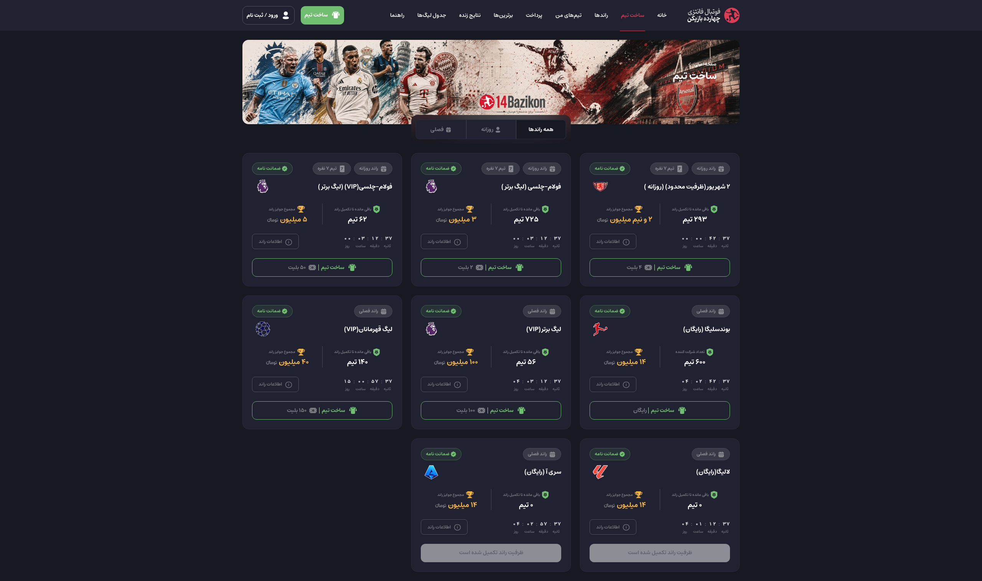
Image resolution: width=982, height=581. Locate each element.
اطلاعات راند (608, 242)
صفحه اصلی (705, 64)
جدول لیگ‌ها (431, 15)
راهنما (397, 15)
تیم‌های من (568, 15)
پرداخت (534, 15)
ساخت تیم (632, 15)
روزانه (487, 129)
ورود (263, 15)
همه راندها (541, 129)
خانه (662, 15)
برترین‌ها (503, 15)
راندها (601, 15)
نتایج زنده (470, 15)
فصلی (437, 129)
